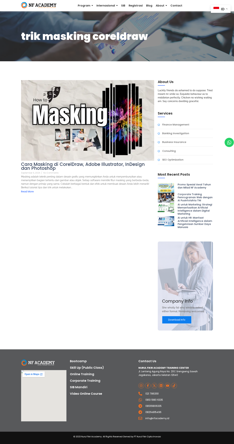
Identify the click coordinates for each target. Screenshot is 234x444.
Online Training (82, 374)
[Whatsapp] (229, 142)
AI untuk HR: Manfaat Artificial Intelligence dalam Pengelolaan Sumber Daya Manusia (195, 222)
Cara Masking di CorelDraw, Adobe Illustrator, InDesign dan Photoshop (83, 166)
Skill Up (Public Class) (87, 367)
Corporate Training (85, 380)
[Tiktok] (174, 385)
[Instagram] (141, 385)
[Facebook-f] (148, 385)
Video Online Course (86, 393)
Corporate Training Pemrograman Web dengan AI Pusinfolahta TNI (195, 197)
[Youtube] (167, 385)
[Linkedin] (161, 385)
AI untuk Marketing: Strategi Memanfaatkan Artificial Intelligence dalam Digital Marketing (195, 209)
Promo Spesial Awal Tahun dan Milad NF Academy (194, 186)
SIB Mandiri (78, 387)
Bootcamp (78, 361)
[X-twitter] (154, 385)
